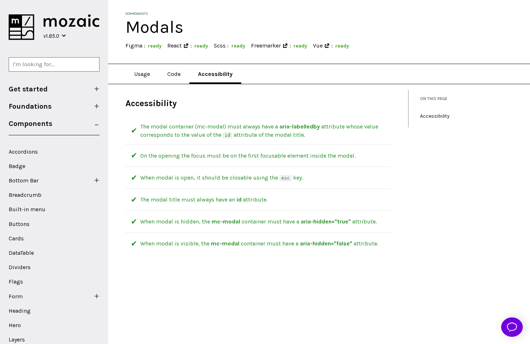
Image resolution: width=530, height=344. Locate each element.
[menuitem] (54, 89)
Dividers (20, 267)
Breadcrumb (25, 194)
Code (174, 74)
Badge (17, 166)
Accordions (23, 151)
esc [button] (285, 178)
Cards (16, 238)
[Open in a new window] (186, 46)
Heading (20, 310)
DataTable (21, 252)
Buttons (19, 224)
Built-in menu (27, 209)
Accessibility (215, 74)
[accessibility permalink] (121, 103)
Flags (16, 281)
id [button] (227, 135)
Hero (15, 325)
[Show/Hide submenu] (97, 89)
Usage (142, 74)
